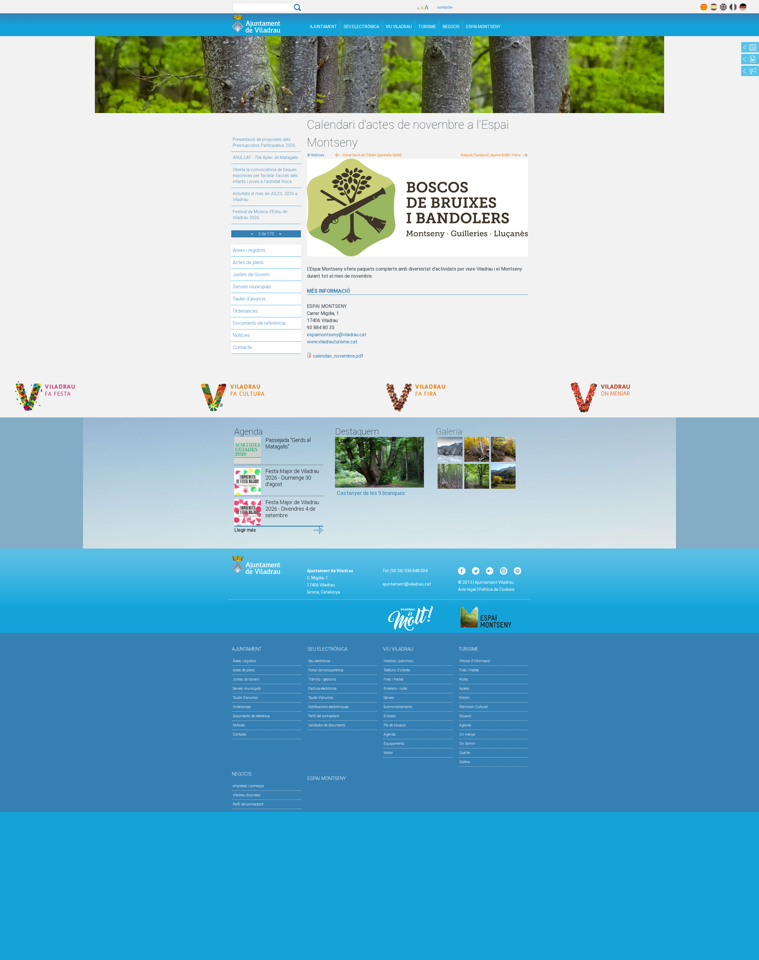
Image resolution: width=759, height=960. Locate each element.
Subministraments (398, 707)
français (733, 7)
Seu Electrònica (361, 26)
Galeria (464, 762)
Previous (339, 469)
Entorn (464, 698)
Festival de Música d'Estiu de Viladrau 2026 (260, 214)
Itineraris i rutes (395, 688)
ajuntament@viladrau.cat (406, 584)
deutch (742, 7)
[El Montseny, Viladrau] (503, 487)
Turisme (427, 26)
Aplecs (464, 688)
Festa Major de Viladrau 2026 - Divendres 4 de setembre (292, 508)
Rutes (463, 679)
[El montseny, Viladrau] (450, 460)
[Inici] (255, 23)
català (703, 7)
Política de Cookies (496, 589)
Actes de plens (248, 262)
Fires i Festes (394, 679)
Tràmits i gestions (322, 679)
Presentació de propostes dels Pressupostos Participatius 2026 (264, 142)
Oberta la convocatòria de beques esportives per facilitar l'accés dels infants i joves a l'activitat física (265, 175)
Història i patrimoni (399, 661)
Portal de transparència (325, 670)
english (723, 7)
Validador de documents (326, 725)
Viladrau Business (247, 795)
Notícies (241, 335)
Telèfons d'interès (397, 670)
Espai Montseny (483, 26)
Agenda (390, 734)
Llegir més (245, 530)
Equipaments (394, 744)
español (713, 7)
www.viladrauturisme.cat (332, 342)
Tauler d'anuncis (249, 299)
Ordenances (245, 311)
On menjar (467, 734)
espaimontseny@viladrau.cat (336, 334)
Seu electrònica (319, 661)
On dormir (467, 744)
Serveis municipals (252, 287)
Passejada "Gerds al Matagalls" (288, 443)
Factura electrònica (322, 688)
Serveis (389, 698)
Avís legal (467, 589)
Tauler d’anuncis (320, 698)
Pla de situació (395, 725)
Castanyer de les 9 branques (371, 493)
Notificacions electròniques (328, 707)
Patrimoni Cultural (473, 707)
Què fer (464, 753)
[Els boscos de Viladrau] (476, 460)
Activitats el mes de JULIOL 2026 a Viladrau (265, 196)
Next (419, 469)
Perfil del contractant (323, 716)
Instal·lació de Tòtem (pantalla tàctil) (372, 155)
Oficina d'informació (474, 661)
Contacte (242, 347)
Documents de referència (259, 323)
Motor (388, 753)
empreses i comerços (248, 786)
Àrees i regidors (249, 250)
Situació (465, 716)
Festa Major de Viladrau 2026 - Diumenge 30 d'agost (292, 477)
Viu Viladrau (399, 26)
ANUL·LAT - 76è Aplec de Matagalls (265, 157)
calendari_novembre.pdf (338, 356)
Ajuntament (323, 26)
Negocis (451, 26)
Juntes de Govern (251, 274)
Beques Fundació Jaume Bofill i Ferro (490, 155)
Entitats (390, 716)
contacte (444, 7)
